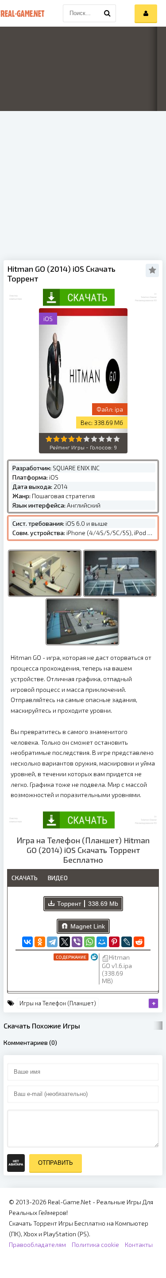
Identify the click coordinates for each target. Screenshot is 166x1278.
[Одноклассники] (40, 942)
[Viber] (77, 942)
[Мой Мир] (102, 942)
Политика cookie (95, 1244)
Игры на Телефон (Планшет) (57, 1003)
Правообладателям (37, 1244)
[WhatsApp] (89, 942)
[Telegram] (52, 942)
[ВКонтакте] (27, 942)
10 (116, 439)
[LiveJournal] (126, 942)
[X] (64, 942)
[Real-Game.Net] (22, 13)
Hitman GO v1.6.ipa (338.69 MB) (117, 968)
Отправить (55, 1162)
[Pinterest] (114, 942)
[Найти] (107, 13)
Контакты (139, 1244)
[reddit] (139, 942)
